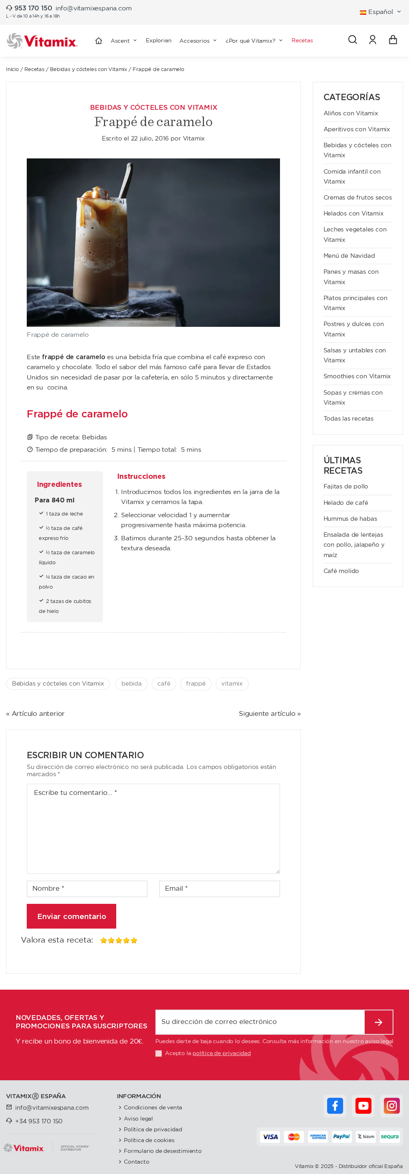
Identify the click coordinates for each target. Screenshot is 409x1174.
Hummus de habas (350, 519)
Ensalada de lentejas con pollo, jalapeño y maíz (354, 545)
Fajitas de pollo (346, 486)
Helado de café (346, 503)
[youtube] (363, 1106)
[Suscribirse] (379, 1022)
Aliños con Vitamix (351, 113)
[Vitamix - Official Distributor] (42, 41)
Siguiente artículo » (270, 714)
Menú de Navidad (349, 256)
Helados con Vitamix (354, 213)
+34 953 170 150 (39, 1121)
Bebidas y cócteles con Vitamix (88, 69)
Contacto (136, 1161)
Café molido (341, 571)
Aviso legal (138, 1118)
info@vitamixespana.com (94, 9)
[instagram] (392, 1106)
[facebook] (335, 1106)
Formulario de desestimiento (163, 1151)
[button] (198, 41)
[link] (372, 40)
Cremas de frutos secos (358, 197)
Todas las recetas (349, 418)
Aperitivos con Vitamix (357, 129)
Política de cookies (149, 1140)
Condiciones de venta (153, 1107)
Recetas (34, 69)
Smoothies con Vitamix (357, 376)
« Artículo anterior (35, 714)
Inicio (12, 69)
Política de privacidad (153, 1129)
